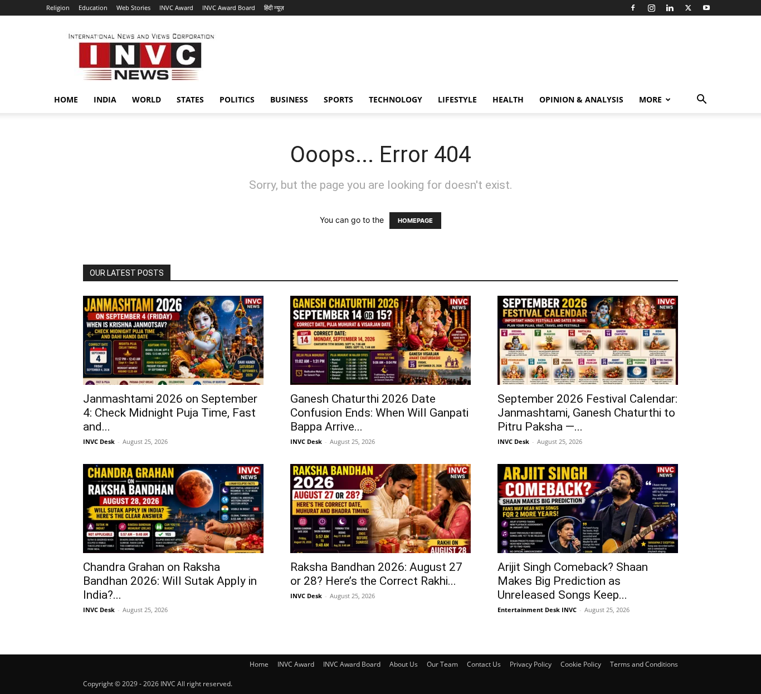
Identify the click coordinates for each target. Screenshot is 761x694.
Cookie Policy (580, 664)
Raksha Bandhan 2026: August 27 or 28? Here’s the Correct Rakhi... (376, 574)
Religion (58, 7)
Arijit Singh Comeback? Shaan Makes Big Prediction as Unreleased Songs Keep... (572, 581)
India (105, 99)
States (190, 99)
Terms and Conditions (644, 664)
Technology (395, 99)
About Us (403, 664)
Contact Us (484, 664)
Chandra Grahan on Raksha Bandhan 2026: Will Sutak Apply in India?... (170, 581)
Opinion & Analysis (581, 99)
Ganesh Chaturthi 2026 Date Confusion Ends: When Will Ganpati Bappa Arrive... (379, 412)
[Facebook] (633, 8)
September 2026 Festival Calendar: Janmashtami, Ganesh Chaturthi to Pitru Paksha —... (587, 412)
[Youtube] (706, 8)
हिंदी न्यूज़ (274, 7)
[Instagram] (651, 8)
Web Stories (133, 7)
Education (93, 7)
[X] (688, 8)
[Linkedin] (669, 8)
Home (66, 99)
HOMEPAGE (415, 220)
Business (289, 99)
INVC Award (176, 7)
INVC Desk (99, 441)
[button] (701, 100)
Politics (237, 99)
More (650, 99)
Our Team (442, 664)
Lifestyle (457, 99)
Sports (338, 99)
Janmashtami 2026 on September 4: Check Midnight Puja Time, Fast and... (170, 412)
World (146, 99)
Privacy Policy (531, 664)
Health (508, 99)
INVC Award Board (228, 7)
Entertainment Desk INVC (537, 609)
